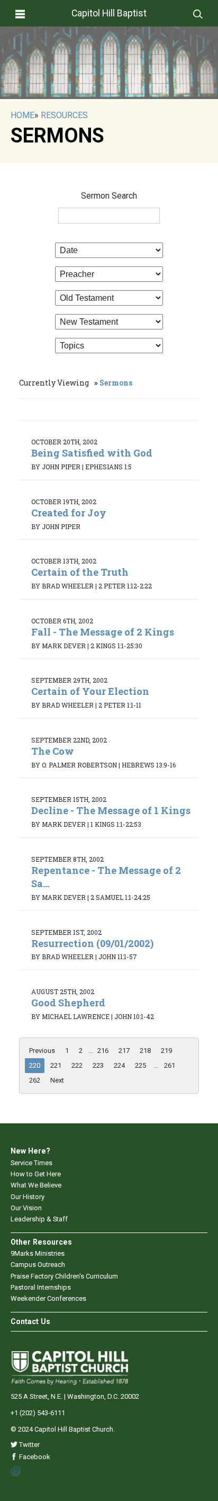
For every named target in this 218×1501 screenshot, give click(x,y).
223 (98, 1065)
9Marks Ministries (38, 1253)
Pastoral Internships (41, 1287)
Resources (64, 115)
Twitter (28, 1444)
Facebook (33, 1456)
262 (34, 1080)
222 (77, 1065)
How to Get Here (36, 1174)
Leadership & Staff (39, 1219)
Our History (27, 1197)
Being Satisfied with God (91, 452)
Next (57, 1080)
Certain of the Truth (80, 572)
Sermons (115, 383)
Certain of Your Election (90, 691)
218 (145, 1051)
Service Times (31, 1163)
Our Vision (26, 1208)
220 (34, 1065)
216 (102, 1051)
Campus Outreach (38, 1264)
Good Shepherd (68, 1002)
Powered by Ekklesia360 (16, 1471)
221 (55, 1065)
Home (22, 115)
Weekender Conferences (48, 1298)
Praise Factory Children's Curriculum (64, 1276)
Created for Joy (68, 512)
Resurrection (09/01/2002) (92, 943)
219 (166, 1051)
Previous (42, 1051)
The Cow (52, 751)
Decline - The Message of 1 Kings (110, 810)
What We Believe (36, 1185)
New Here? (30, 1151)
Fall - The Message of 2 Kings (102, 632)
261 (169, 1065)
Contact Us (30, 1321)
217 (124, 1051)
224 (119, 1065)
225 (140, 1065)
